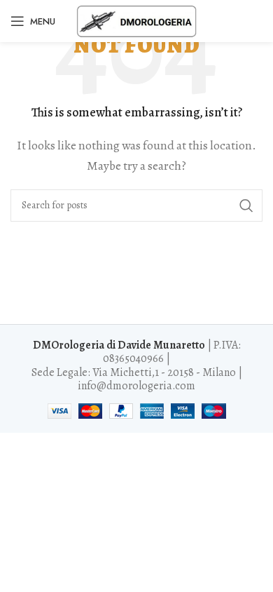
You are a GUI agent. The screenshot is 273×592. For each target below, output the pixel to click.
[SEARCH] (246, 205)
